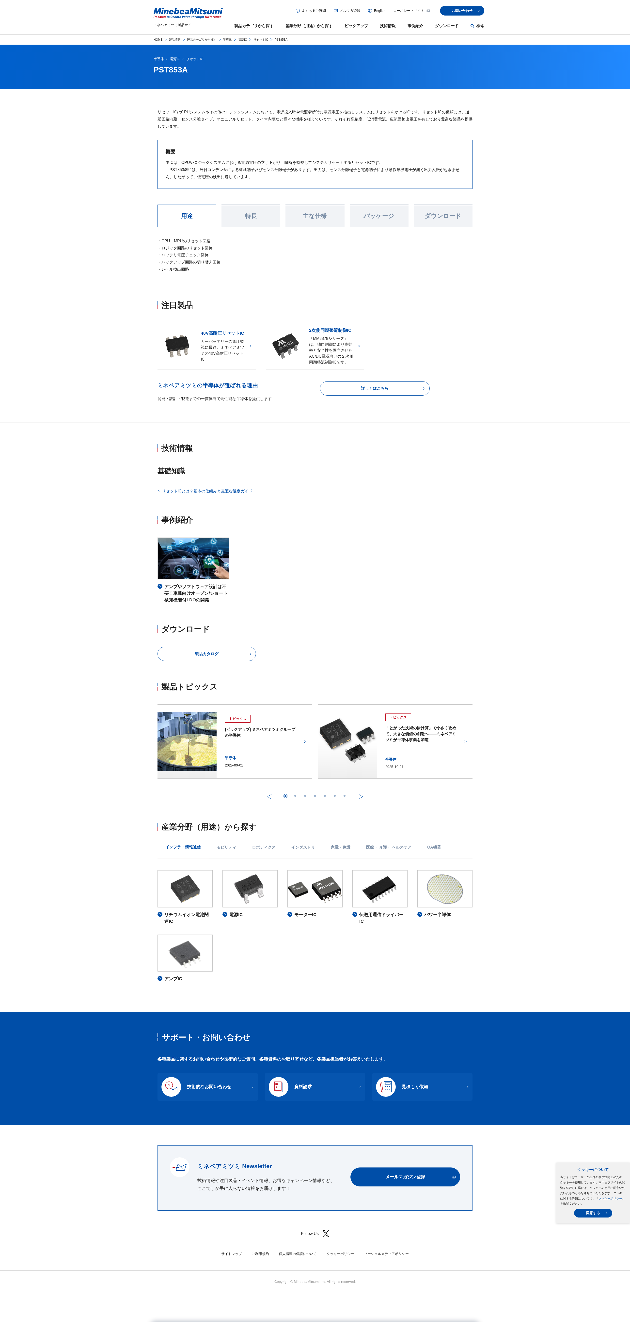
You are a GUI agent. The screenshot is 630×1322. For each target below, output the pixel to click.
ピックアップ (356, 26)
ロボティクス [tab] (264, 847)
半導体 (227, 39)
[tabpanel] (315, 926)
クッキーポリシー (610, 1198)
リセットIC (260, 39)
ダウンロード (447, 26)
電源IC (242, 39)
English (379, 11)
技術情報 (388, 26)
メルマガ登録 (350, 11)
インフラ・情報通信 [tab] (183, 847)
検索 (480, 26)
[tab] (285, 796)
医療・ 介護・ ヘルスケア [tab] (388, 847)
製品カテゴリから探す (254, 26)
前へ (269, 797)
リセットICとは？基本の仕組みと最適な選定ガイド (207, 491)
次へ (361, 797)
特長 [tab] (251, 216)
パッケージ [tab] (379, 216)
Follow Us (310, 1234)
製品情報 (175, 39)
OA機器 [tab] (434, 847)
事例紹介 (415, 26)
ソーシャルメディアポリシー (386, 1254)
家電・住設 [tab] (340, 847)
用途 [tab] (187, 216)
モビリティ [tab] (226, 847)
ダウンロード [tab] (443, 216)
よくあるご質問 (314, 11)
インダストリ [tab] (303, 847)
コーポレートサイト (408, 11)
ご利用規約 (260, 1254)
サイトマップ (231, 1254)
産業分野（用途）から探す (309, 26)
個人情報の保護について (298, 1254)
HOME (158, 39)
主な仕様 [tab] (315, 216)
